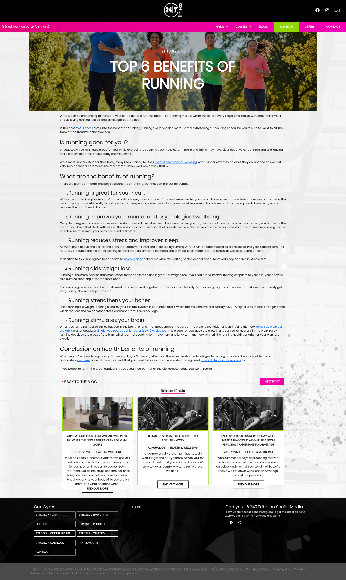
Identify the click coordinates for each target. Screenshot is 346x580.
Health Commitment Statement (157, 569)
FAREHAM (42, 552)
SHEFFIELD (42, 524)
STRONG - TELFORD (92, 533)
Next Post (272, 381)
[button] (250, 26)
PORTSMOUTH (88, 543)
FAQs (35, 569)
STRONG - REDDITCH (93, 524)
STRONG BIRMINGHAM (93, 515)
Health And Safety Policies (113, 569)
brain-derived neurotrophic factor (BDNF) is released (130, 331)
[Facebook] (317, 11)
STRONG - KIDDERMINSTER (53, 533)
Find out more (97, 488)
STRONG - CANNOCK (50, 543)
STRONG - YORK (46, 515)
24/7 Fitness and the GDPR (229, 569)
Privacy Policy (261, 569)
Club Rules (84, 569)
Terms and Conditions (58, 569)
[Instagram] (327, 11)
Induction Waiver (195, 569)
